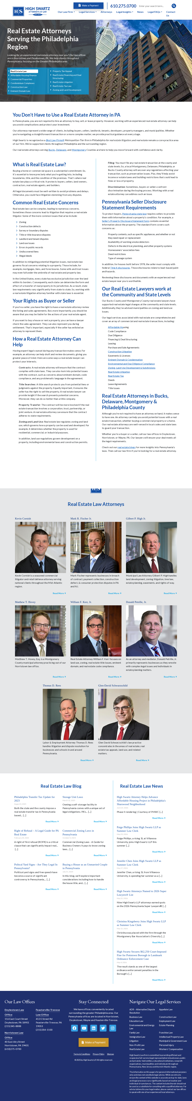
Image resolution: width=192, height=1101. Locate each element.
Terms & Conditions (82, 1054)
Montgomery (79, 149)
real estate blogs (126, 447)
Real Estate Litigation (63, 82)
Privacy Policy (98, 1054)
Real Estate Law (19, 71)
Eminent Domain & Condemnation (125, 359)
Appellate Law (165, 1009)
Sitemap (110, 1054)
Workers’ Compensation (171, 1049)
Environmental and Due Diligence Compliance (131, 363)
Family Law (134, 1032)
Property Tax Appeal (62, 71)
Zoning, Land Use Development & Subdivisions (131, 367)
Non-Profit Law (136, 1045)
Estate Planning (166, 1025)
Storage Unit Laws (73, 796)
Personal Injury (166, 1045)
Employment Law (167, 1021)
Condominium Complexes (22, 83)
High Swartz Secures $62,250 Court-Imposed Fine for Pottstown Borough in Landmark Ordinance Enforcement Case (141, 955)
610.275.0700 (123, 5)
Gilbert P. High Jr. (136, 518)
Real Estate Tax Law (62, 86)
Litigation (133, 1041)
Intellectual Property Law (171, 1037)
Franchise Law (166, 1032)
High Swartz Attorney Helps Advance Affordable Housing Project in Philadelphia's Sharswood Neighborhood (141, 800)
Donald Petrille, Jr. (136, 602)
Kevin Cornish (23, 518)
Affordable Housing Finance (24, 75)
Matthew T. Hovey (25, 602)
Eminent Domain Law (20, 91)
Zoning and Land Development (67, 90)
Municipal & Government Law (173, 1041)
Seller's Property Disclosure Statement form (125, 220)
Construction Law (19, 87)
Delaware (61, 149)
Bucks (51, 149)
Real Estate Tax (116, 375)
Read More (58, 593)
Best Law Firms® (55, 140)
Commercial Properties (21, 79)
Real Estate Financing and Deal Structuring (67, 76)
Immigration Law (137, 1037)
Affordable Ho (115, 327)
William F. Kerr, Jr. (81, 602)
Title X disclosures (120, 267)
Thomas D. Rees (52, 685)
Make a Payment (90, 5)
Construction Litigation (120, 351)
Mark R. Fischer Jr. (81, 518)
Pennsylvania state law (134, 213)
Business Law (135, 1017)
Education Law (136, 1021)
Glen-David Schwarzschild (113, 685)
